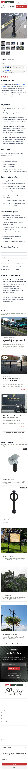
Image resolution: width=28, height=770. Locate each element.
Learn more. (4, 759)
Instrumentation (5, 737)
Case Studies (4, 715)
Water (2, 731)
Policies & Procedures (6, 721)
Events (2, 718)
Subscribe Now (13, 668)
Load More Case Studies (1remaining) (15, 432)
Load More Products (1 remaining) (14, 643)
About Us (3, 707)
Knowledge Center (5, 704)
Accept (14, 764)
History (3, 710)
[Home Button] (7, 2)
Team (2, 713)
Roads (2, 5)
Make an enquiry (22, 6)
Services (3, 740)
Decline (14, 767)
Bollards (3, 7)
